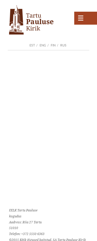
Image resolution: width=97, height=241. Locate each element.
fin (53, 45)
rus (63, 45)
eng (43, 45)
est (32, 45)
